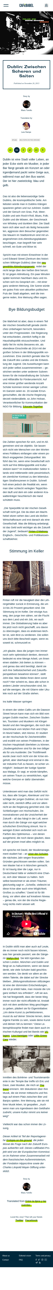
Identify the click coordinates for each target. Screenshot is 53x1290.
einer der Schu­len (38, 853)
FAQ (21, 1260)
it (23, 150)
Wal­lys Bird (12, 958)
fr (42, 150)
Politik (15, 140)
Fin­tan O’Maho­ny (38, 531)
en (36, 150)
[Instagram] (42, 1260)
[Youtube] (46, 1260)
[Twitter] (39, 1260)
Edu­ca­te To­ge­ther (33, 406)
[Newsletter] (36, 1262)
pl (30, 150)
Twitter (19, 1220)
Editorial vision (25, 1256)
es (17, 150)
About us (6, 1256)
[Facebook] (36, 1260)
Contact (5, 1260)
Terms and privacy (43, 1256)
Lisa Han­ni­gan (19, 1035)
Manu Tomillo (26, 110)
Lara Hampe (26, 132)
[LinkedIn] (40, 1262)
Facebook (31, 1220)
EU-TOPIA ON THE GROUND (30, 140)
